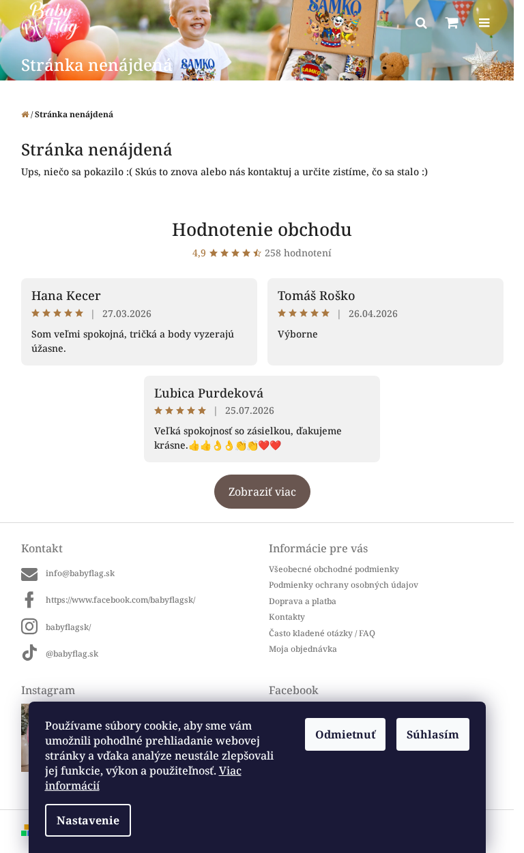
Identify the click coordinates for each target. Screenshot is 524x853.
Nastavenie (88, 820)
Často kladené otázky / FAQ (322, 633)
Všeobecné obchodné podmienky (334, 569)
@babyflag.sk (72, 653)
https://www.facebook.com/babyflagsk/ (120, 599)
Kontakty (287, 617)
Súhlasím (433, 734)
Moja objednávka (303, 649)
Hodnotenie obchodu (262, 229)
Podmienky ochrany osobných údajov (343, 584)
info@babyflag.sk (80, 573)
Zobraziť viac (262, 491)
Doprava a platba (302, 601)
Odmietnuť (345, 734)
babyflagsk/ (68, 627)
